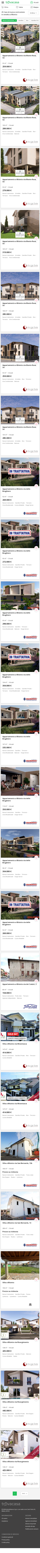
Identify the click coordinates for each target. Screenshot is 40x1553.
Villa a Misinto (8, 1282)
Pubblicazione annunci (31, 1529)
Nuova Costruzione (8, 20)
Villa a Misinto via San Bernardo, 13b (17, 1163)
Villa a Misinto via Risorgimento (15, 1342)
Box (27, 20)
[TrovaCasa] (12, 2)
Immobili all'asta (30, 1526)
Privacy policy (6, 1540)
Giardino (20, 20)
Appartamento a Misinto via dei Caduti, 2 (19, 984)
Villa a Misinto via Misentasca (14, 1044)
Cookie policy (6, 1542)
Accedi (36, 2)
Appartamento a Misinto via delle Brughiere (16, 490)
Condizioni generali (7, 1537)
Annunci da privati (30, 1524)
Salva (21, 7)
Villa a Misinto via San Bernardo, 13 (16, 1223)
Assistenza (5, 1521)
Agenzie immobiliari (31, 1521)
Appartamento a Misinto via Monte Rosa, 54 (19, 56)
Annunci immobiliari (31, 1518)
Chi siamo (4, 1518)
